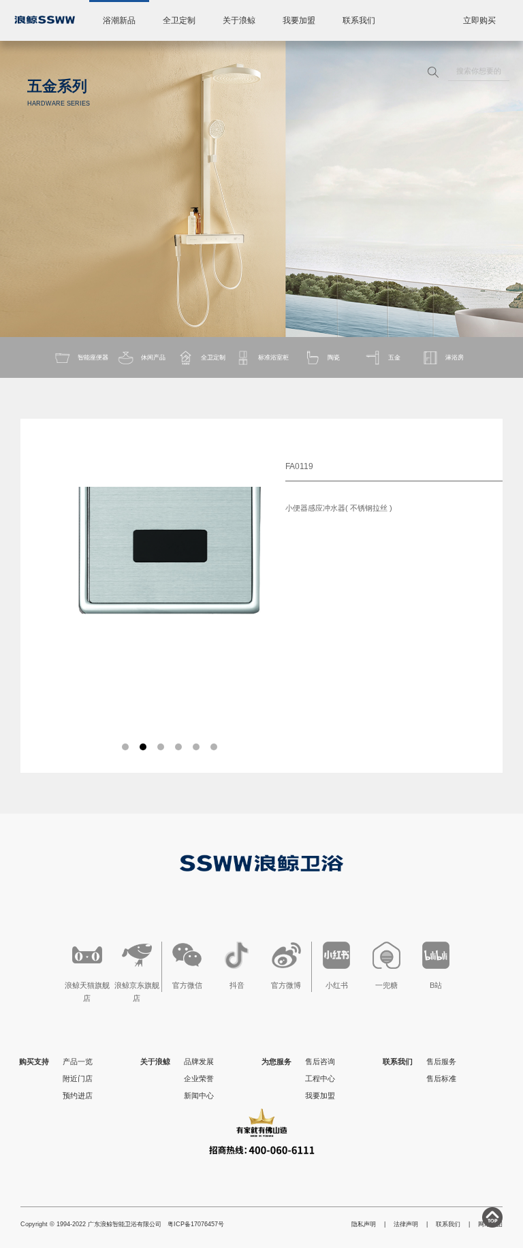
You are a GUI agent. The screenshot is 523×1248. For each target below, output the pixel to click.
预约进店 (78, 1095)
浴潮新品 (119, 20)
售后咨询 (320, 1061)
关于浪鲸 (239, 20)
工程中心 (320, 1078)
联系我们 (359, 20)
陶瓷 (334, 357)
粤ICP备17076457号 (196, 1224)
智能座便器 (93, 357)
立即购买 (479, 20)
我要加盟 (299, 20)
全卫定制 (179, 20)
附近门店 (78, 1078)
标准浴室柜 (273, 357)
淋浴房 (454, 357)
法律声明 (406, 1224)
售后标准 (441, 1078)
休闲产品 (153, 357)
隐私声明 (363, 1224)
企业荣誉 (199, 1078)
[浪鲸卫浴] (45, 20)
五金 (394, 357)
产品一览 (78, 1061)
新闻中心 (199, 1095)
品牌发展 (199, 1061)
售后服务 (441, 1061)
